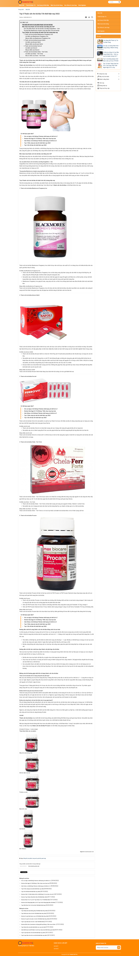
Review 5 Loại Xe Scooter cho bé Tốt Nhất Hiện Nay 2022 (35, 919)
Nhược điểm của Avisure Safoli (34, 44)
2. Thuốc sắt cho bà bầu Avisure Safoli (34, 40)
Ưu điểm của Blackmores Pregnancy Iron (36, 36)
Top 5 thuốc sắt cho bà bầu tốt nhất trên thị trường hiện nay (40, 32)
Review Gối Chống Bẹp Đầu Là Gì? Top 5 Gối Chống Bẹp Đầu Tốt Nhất (38, 902)
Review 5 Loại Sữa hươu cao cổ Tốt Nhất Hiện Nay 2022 (35, 916)
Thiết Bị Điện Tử (101, 16)
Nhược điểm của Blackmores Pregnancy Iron (37, 38)
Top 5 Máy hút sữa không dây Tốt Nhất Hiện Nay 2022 (34, 910)
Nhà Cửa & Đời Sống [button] (57, 5)
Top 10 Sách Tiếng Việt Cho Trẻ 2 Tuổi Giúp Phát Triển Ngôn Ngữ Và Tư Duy (110, 65)
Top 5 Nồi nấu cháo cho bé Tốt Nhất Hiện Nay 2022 (33, 913)
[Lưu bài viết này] (92, 17)
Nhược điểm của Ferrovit (32, 50)
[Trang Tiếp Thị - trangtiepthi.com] (25, 2)
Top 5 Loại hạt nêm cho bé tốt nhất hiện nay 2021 (33, 932)
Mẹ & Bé (99, 13)
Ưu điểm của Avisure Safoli (33, 42)
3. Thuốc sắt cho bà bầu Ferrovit (33, 46)
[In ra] (89, 17)
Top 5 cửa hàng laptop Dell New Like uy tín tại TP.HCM (110, 60)
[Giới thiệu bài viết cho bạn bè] (86, 17)
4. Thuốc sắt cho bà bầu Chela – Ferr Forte (36, 52)
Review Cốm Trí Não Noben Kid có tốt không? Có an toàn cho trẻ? (37, 894)
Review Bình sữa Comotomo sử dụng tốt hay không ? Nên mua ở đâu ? (38, 924)
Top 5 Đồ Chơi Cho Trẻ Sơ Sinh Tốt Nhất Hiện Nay (33, 905)
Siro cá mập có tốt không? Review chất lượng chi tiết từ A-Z (41, 136)
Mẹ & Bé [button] (21, 5)
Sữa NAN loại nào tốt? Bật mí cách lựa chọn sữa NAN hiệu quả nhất (38, 929)
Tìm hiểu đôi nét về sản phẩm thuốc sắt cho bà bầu (37, 25)
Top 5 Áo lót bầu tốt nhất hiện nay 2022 (35, 145)
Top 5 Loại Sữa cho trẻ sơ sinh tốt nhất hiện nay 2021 (34, 935)
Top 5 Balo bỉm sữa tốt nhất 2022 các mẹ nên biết (33, 927)
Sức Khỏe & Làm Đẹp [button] (70, 5)
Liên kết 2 (56, 948)
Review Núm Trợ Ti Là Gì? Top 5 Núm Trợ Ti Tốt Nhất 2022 (35, 899)
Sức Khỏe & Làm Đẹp (103, 27)
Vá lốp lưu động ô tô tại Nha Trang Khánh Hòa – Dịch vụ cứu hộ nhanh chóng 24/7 (111, 54)
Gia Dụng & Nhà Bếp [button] (43, 5)
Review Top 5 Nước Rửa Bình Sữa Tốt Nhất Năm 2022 (34, 897)
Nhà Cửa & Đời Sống (103, 24)
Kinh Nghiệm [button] (82, 5)
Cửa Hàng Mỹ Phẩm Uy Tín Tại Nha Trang (110, 41)
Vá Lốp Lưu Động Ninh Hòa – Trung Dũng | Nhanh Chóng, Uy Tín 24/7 (108, 47)
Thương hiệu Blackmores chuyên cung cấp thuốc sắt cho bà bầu (41, 30)
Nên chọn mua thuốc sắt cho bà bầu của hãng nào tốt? (38, 26)
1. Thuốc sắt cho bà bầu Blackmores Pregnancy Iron (38, 34)
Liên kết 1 (56, 946)
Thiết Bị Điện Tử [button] (30, 5)
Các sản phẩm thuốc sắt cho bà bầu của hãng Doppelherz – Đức (42, 28)
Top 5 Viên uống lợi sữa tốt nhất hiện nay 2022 (37, 143)
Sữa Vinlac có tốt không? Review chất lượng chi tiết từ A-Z (40, 140)
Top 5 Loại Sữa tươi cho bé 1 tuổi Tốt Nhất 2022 (32, 921)
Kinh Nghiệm (100, 31)
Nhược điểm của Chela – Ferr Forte (35, 55)
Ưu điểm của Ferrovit (31, 48)
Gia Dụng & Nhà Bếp (103, 20)
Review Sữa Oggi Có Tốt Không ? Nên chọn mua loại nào (40, 138)
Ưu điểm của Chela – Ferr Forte (34, 54)
